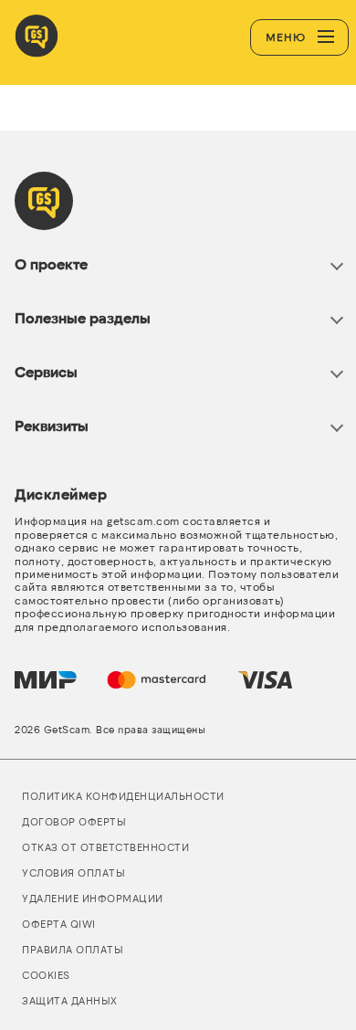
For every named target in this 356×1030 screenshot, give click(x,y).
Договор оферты (74, 821)
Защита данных (70, 1000)
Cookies (46, 975)
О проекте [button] (51, 263)
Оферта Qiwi (59, 924)
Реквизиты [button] (52, 425)
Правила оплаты (72, 949)
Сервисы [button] (46, 371)
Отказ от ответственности (105, 847)
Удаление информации (92, 898)
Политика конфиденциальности (123, 796)
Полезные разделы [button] (83, 317)
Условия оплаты (73, 872)
